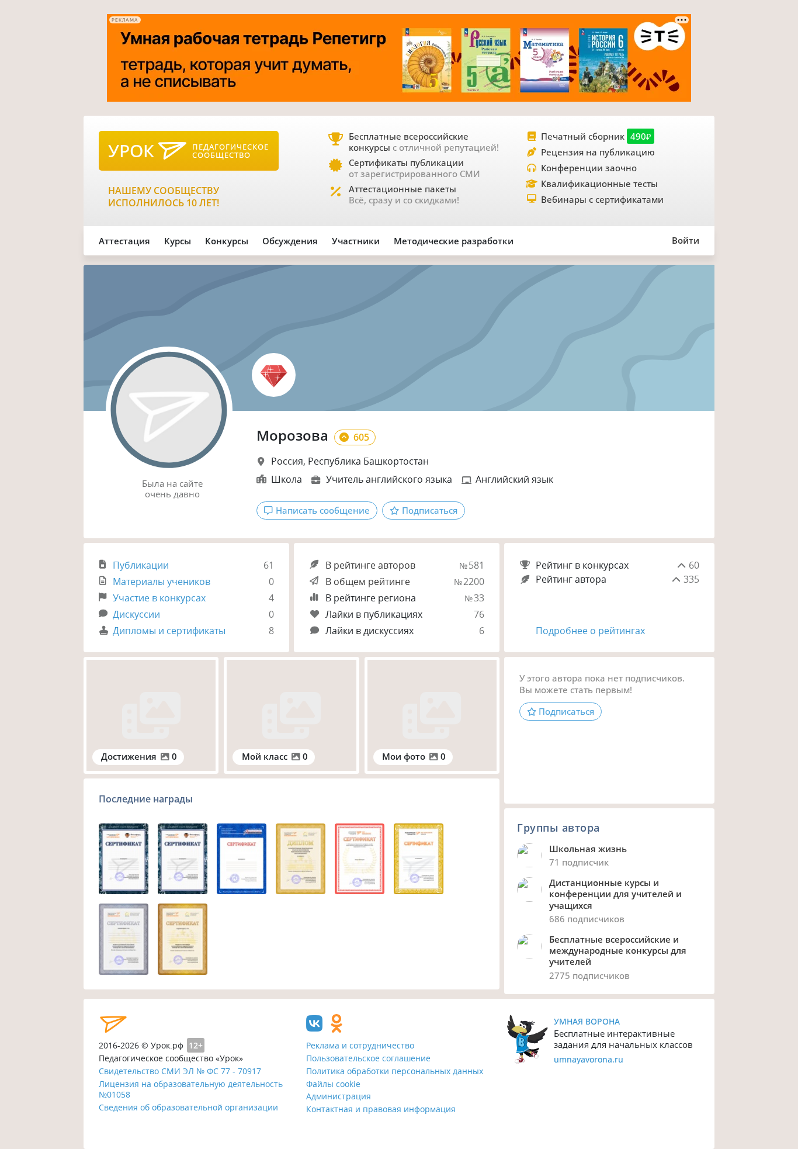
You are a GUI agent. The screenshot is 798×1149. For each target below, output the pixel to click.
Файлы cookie (333, 1083)
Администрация (338, 1096)
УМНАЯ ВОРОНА (587, 1021)
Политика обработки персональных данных (394, 1071)
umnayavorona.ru (588, 1059)
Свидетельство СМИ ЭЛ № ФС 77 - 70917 (180, 1071)
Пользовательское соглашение (368, 1058)
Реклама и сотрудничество (360, 1045)
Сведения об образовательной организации (188, 1107)
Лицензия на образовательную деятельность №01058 (191, 1089)
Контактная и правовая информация (381, 1109)
